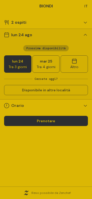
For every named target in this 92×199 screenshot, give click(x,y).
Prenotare (46, 121)
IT (86, 6)
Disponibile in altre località (46, 90)
